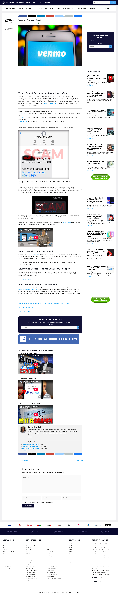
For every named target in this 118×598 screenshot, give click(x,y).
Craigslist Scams (30, 564)
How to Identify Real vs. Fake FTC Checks (95, 162)
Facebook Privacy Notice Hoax (30, 448)
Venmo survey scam (33, 254)
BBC (70, 545)
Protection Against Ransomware (101, 574)
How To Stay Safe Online (54, 578)
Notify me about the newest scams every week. (38, 502)
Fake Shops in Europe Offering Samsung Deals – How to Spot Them (96, 251)
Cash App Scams (30, 562)
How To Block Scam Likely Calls (101, 558)
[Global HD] (49, 525)
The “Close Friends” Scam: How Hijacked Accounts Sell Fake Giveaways (94, 147)
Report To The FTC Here (25, 280)
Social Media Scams (52, 564)
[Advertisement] (50, 77)
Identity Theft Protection (99, 572)
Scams (28, 2)
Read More (90, 85)
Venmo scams (66, 222)
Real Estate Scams (52, 560)
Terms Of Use (6, 568)
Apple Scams (29, 556)
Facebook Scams (30, 572)
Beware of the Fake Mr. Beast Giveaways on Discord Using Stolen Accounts (95, 200)
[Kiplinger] (29, 525)
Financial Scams (30, 574)
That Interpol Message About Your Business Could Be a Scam (95, 216)
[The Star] (98, 525)
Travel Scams (50, 570)
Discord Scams (30, 551)
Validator (20, 2)
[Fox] (10, 525)
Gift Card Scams (30, 576)
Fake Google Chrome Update (30, 446)
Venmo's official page (49, 103)
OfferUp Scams (30, 553)
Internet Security (51, 547)
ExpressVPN (23, 121)
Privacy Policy (7, 566)
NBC (70, 549)
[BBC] (108, 525)
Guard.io (22, 113)
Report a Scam (38, 2)
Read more (31, 434)
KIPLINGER (72, 562)
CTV (70, 558)
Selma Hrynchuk (34, 427)
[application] (30, 2)
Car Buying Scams (31, 560)
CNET (70, 547)
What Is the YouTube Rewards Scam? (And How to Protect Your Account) (96, 76)
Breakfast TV (72, 564)
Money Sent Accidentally (25, 311)
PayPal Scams (29, 547)
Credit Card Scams (31, 566)
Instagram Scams (51, 543)
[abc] (69, 525)
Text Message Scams (52, 566)
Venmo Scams (51, 572)
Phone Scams (50, 558)
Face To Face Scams (31, 570)
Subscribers (6, 560)
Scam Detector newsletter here (27, 289)
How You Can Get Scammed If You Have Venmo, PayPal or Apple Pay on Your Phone (44, 303)
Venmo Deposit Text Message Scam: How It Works (9, 20)
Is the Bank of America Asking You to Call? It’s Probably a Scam (95, 130)
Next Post (80, 460)
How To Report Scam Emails (100, 564)
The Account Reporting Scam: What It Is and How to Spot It (96, 111)
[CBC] (59, 525)
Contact (48, 2)
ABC (70, 543)
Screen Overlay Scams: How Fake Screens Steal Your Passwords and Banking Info (96, 94)
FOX (70, 551)
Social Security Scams (32, 545)
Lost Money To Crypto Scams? (100, 570)
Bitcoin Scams (30, 549)
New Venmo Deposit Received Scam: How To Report (9, 26)
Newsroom (6, 562)
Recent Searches (7, 558)
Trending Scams (7, 564)
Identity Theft (29, 580)
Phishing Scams (51, 556)
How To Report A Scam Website (101, 562)
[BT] (88, 525)
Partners (5, 553)
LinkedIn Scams (51, 551)
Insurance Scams (51, 545)
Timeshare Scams (52, 568)
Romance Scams (51, 562)
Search (113, 2)
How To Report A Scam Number (101, 560)
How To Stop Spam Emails (99, 551)
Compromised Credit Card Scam (31, 444)
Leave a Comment (22, 23)
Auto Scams (29, 558)
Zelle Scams (50, 576)
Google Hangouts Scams (32, 578)
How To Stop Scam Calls (99, 556)
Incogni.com (23, 117)
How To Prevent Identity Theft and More (11, 29)
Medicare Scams (51, 553)
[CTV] (39, 525)
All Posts (24, 450)
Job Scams (50, 549)
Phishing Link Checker (9, 551)
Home (4, 543)
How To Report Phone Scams (100, 553)
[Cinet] (19, 525)
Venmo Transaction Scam (26, 307)
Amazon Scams (30, 543)
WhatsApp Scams (52, 574)
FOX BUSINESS (73, 556)
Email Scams (29, 568)
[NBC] (78, 525)
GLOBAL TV (72, 560)
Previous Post (23, 460)
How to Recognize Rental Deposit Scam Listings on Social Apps (96, 268)
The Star (71, 553)
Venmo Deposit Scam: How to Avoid (11, 23)
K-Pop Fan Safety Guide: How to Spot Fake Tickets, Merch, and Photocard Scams (96, 234)
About (4, 545)
